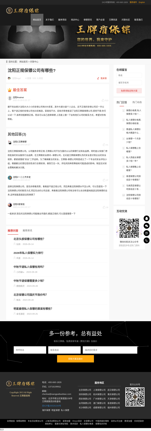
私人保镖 (65, 410)
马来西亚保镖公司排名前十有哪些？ (133, 187)
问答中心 (34, 61)
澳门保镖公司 (99, 403)
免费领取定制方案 (129, 91)
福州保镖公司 (113, 407)
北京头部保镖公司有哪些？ (29, 239)
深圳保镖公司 (85, 394)
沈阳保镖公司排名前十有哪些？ (133, 197)
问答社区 (126, 19)
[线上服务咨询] (147, 218)
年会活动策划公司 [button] (35, 421)
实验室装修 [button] (139, 421)
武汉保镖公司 (113, 390)
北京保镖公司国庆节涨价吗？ (31, 294)
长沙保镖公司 (85, 407)
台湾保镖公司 (85, 403)
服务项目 (62, 19)
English (142, 2)
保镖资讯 (88, 19)
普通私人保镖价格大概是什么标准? (133, 131)
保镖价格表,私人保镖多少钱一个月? (133, 112)
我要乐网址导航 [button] (61, 424)
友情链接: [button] (11, 421)
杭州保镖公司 (99, 394)
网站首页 (37, 19)
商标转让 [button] (49, 424)
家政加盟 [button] (66, 421)
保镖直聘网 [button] (21, 421)
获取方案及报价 (75, 359)
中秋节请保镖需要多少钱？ (29, 281)
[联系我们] (147, 233)
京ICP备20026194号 (51, 406)
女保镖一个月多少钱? (133, 140)
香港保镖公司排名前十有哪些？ (133, 178)
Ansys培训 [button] (77, 421)
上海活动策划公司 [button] (53, 421)
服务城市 (133, 2)
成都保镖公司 (99, 407)
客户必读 (100, 19)
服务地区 (99, 383)
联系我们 (138, 19)
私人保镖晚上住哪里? (133, 150)
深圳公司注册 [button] (116, 421)
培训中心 (75, 19)
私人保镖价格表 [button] (86, 424)
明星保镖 (55, 410)
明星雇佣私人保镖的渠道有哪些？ (33, 308)
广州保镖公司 (99, 399)
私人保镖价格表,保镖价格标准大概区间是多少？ (133, 122)
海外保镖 (46, 410)
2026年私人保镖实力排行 (28, 253)
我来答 (104, 78)
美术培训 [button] (74, 424)
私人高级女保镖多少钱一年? (133, 159)
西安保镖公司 (85, 399)
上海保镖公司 (99, 390)
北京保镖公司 (85, 390)
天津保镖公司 (113, 399)
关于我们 (50, 19)
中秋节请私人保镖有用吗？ (29, 267)
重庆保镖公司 (113, 394)
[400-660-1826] (147, 240)
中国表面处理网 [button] (102, 421)
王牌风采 (113, 19)
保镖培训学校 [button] (101, 424)
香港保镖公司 (113, 403)
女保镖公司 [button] (88, 421)
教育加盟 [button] (128, 421)
